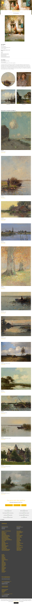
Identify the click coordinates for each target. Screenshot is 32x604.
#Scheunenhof (7, 56)
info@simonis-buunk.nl (5, 596)
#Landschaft (3, 56)
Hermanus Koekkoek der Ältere (6, 538)
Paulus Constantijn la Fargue (5, 535)
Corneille (3, 561)
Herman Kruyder (19, 539)
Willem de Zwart (19, 550)
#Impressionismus (3, 55)
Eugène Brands (4, 558)
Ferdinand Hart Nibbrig (20, 535)
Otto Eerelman (4, 533)
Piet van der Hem (19, 536)
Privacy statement (4, 590)
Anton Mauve (3, 542)
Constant (3, 560)
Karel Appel (3, 555)
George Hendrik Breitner (20, 531)
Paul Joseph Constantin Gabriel (6, 536)
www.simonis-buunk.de (5, 595)
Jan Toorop (18, 546)
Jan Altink (3, 554)
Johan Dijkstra (3, 562)
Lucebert (3, 566)
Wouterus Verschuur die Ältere (6, 549)
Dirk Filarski (18, 533)
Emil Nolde (3, 569)
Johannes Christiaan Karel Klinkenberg (7, 539)
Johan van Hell (4, 563)
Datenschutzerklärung (16, 601)
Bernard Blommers (4, 532)
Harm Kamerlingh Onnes (20, 543)
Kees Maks (18, 541)
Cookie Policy (3, 591)
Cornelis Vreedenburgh (20, 547)
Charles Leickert (4, 540)
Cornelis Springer (4, 547)
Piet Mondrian (18, 542)
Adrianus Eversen (4, 534)
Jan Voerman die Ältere (20, 545)
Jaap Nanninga (4, 568)
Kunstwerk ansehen (3, 152)
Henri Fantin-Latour (19, 532)
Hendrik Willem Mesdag (5, 543)
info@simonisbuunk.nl (9, 505)
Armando (3, 556)
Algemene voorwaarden (5, 589)
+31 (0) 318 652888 (17, 505)
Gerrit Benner (3, 557)
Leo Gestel (18, 534)
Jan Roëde (3, 570)
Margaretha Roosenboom (5, 545)
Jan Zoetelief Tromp (4, 548)
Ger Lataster (3, 565)
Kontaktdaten (24, 505)
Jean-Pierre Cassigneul (5, 559)
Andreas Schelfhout (4, 546)
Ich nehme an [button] (16, 602)
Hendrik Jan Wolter (19, 549)
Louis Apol (3, 531)
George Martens (4, 567)
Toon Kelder (18, 538)
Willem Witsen (19, 548)
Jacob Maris (3, 541)
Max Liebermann (19, 540)
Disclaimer (3, 592)
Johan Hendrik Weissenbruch (5, 550)
